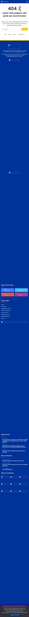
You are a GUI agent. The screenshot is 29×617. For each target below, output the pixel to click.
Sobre (9, 34)
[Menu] (27, 2)
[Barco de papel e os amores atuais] (5, 479)
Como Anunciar (4, 312)
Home (2, 304)
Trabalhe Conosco (5, 314)
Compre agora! (21, 34)
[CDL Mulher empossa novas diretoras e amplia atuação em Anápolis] (5, 486)
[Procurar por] (24, 2)
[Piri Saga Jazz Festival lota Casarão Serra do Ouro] (14, 493)
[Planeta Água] (4, 1)
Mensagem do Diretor (6, 308)
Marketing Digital (5, 316)
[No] (27, 611)
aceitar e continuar (14, 614)
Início (5, 34)
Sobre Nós (3, 306)
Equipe (14, 34)
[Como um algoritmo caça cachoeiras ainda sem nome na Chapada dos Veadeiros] (23, 486)
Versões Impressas (5, 310)
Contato (3, 318)
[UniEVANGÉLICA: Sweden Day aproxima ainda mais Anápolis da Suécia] (23, 479)
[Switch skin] (22, 2)
